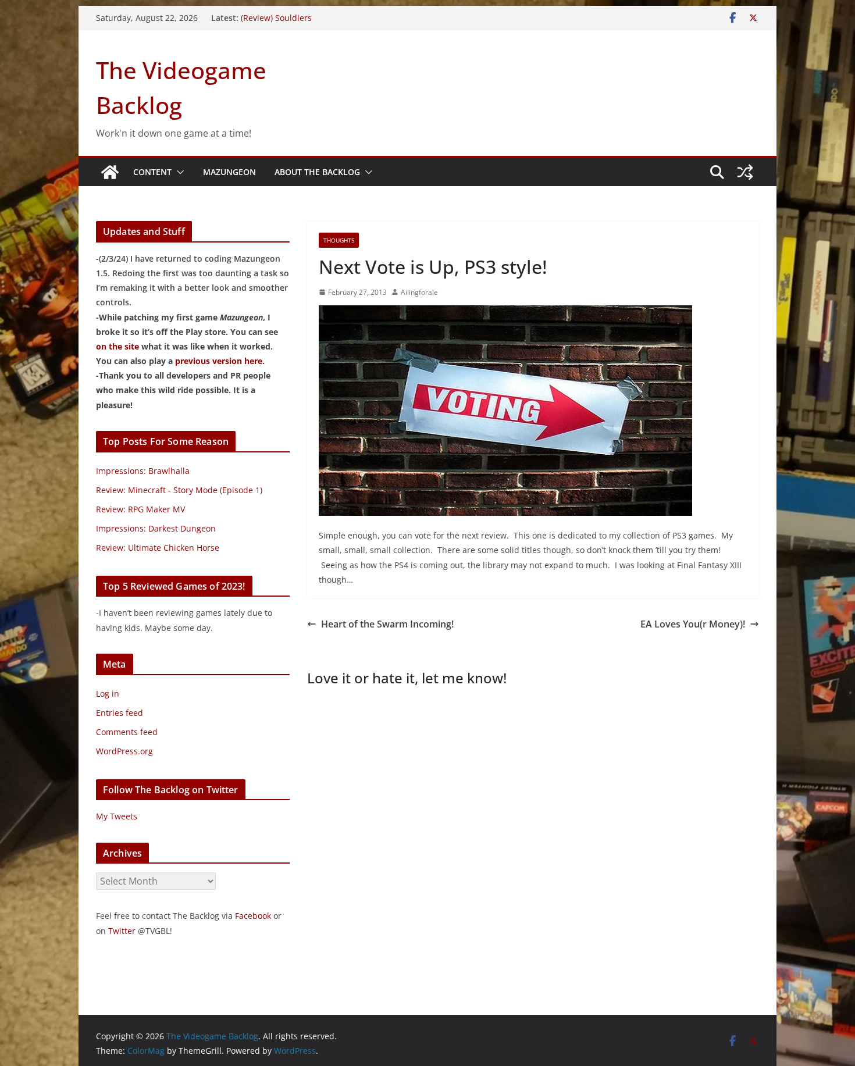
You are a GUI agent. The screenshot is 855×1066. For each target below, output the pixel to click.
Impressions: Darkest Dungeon (156, 528)
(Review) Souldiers (276, 17)
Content (152, 171)
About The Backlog (317, 171)
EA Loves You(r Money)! (692, 624)
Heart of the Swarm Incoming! (387, 624)
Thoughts (338, 240)
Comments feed (127, 731)
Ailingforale (419, 292)
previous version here (218, 360)
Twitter (122, 930)
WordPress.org (124, 751)
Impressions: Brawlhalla (143, 470)
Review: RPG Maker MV (140, 509)
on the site (117, 346)
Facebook (253, 915)
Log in (107, 693)
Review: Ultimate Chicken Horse (157, 547)
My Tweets (116, 816)
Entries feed (119, 712)
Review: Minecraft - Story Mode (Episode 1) (179, 489)
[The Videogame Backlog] (110, 172)
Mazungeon (229, 171)
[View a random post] (745, 172)
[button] (178, 172)
